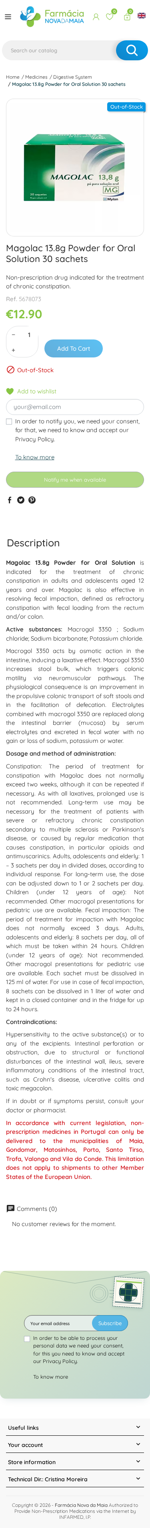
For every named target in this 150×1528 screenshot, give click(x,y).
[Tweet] (20, 500)
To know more (34, 457)
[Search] (132, 50)
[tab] (33, 543)
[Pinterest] (32, 500)
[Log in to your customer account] (96, 16)
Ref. (11, 299)
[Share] (9, 500)
